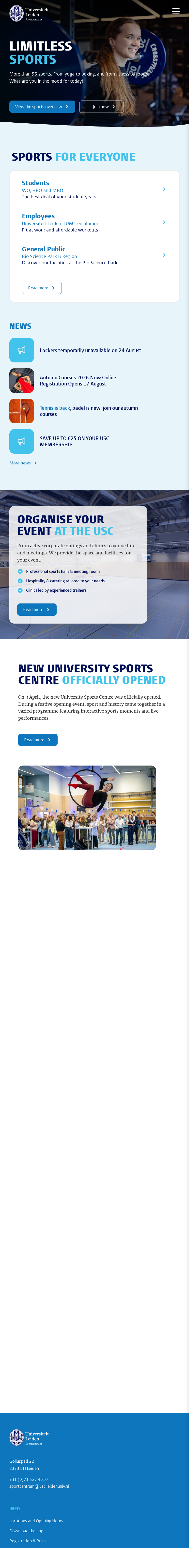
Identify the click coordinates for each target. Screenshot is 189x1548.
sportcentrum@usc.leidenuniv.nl (39, 1486)
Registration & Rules (28, 1540)
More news (20, 463)
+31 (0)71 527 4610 (28, 1479)
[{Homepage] (29, 13)
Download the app (26, 1530)
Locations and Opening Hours (36, 1520)
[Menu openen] (176, 11)
